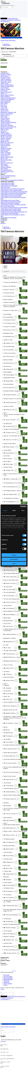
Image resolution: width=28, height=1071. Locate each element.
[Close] (1, 1028)
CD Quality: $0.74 (23, 627)
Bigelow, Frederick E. (6, 92)
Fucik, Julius (4, 116)
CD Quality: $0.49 (23, 303)
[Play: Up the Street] (15, 694)
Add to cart (3, 60)
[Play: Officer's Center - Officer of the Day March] (19, 835)
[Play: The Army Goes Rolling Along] (18, 602)
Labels (9, 18)
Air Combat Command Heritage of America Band (14, 207)
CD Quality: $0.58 (23, 843)
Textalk (2, 989)
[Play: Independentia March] (16, 381)
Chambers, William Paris (7, 86)
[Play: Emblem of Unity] (16, 343)
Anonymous (4, 220)
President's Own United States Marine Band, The (14, 212)
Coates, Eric (4, 147)
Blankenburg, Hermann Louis (8, 112)
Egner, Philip (4, 106)
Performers (14, 18)
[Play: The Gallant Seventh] (16, 842)
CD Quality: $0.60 (23, 376)
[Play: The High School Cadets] (17, 654)
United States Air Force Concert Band (11, 196)
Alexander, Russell (5, 77)
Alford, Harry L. (5, 76)
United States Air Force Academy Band (11, 190)
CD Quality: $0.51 (23, 370)
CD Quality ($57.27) (9, 56)
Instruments (12, 40)
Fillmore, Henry (5, 129)
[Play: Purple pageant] (15, 375)
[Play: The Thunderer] (15, 897)
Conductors (17, 20)
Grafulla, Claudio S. (6, 79)
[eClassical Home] (13, 4)
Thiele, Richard (5, 87)
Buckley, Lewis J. (5, 115)
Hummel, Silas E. (5, 73)
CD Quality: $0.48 (22, 571)
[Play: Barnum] (15, 730)
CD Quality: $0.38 (24, 420)
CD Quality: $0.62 (23, 382)
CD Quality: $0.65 (22, 344)
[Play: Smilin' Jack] (15, 699)
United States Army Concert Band (10, 200)
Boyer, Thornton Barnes (7, 85)
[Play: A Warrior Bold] (15, 874)
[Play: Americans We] (15, 369)
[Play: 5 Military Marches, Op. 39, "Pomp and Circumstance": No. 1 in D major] (20, 634)
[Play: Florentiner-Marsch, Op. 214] (18, 792)
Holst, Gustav (4, 151)
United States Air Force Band (8, 217)
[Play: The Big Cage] (15, 921)
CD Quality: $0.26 (23, 922)
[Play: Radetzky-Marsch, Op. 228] (17, 713)
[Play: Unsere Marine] (15, 453)
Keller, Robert (4, 103)
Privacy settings (7, 983)
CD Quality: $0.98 (23, 669)
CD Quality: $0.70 (23, 318)
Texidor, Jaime (4, 83)
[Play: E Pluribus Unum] (16, 862)
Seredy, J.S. (4, 93)
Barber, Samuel (7, 45)
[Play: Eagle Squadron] (15, 820)
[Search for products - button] (12, 6)
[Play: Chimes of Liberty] (16, 410)
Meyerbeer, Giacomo (6, 135)
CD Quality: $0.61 (22, 863)
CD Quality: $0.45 (23, 331)
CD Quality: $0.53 (23, 291)
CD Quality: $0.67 (23, 821)
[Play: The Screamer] (15, 785)
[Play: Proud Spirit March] (16, 387)
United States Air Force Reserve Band (11, 209)
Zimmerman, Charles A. (7, 125)
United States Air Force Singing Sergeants (12, 180)
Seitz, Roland (4, 168)
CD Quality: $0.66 (23, 324)
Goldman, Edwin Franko (7, 171)
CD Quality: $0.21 (24, 603)
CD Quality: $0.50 (23, 875)
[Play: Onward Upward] (16, 570)
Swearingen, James (6, 82)
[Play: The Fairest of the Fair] (16, 323)
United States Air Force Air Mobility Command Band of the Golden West (13, 205)
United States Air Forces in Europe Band (11, 194)
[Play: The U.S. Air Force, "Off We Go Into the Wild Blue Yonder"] (20, 814)
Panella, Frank (4, 109)
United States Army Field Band (9, 186)
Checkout (3, 1041)
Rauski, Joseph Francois (7, 95)
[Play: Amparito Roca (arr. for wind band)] (18, 402)
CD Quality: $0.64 (23, 297)
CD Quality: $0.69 (22, 471)
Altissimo (3, 223)
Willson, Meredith (5, 121)
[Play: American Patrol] (15, 946)
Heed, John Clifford (6, 80)
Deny (14, 563)
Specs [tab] (5, 267)
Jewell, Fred (4, 108)
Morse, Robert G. (5, 102)
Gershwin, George (5, 145)
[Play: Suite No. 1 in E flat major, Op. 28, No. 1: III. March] (20, 440)
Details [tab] (14, 510)
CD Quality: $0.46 (24, 403)
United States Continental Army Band (11, 201)
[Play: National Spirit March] (17, 849)
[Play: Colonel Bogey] (15, 317)
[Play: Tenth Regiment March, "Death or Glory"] (19, 494)
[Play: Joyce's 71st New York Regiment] (18, 420)
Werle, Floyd (4, 164)
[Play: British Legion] (15, 464)
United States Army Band (7, 184)
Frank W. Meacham (6, 134)
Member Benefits (8, 979)
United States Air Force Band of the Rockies (12, 188)
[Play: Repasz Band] (15, 621)
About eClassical (8, 978)
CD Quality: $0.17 (23, 892)
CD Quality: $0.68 (23, 590)
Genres (2, 40)
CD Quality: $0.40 (23, 694)
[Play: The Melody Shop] (16, 736)
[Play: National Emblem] (16, 363)
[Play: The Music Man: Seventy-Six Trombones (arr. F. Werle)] (20, 905)
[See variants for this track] (23, 280)
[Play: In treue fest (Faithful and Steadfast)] (19, 763)
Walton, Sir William (6, 152)
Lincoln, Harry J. (5, 155)
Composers (4, 18)
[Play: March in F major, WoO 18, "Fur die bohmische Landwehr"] (20, 310)
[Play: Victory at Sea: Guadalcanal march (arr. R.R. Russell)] (20, 772)
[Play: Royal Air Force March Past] (18, 583)
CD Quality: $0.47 (25, 283)
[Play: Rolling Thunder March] (17, 447)
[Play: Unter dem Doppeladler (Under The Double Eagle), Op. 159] (20, 915)
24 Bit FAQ (6, 980)
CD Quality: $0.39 (24, 495)
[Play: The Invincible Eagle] (16, 350)
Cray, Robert (4, 90)
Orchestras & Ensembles (7, 20)
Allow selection (14, 559)
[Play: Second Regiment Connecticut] (18, 614)
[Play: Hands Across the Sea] (17, 779)
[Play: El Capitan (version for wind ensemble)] (19, 749)
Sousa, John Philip (5, 154)
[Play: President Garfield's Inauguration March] (19, 395)
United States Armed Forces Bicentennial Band (13, 193)
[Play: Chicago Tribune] (16, 470)
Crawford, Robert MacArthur (8, 122)
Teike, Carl (3, 131)
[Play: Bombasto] (15, 879)
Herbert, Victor (5, 132)
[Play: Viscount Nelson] (16, 855)
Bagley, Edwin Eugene (6, 128)
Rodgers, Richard (5, 149)
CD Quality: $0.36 (23, 465)
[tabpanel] (14, 613)
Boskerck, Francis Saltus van (8, 126)
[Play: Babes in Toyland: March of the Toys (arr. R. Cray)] (20, 479)
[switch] (24, 540)
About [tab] (23, 510)
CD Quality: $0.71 (25, 480)
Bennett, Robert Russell (7, 157)
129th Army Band (5, 187)
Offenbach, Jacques (6, 148)
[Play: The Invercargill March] (17, 595)
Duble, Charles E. (5, 96)
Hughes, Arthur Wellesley (7, 99)
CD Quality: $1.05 (23, 793)
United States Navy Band (7, 183)
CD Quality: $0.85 (23, 689)
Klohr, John (4, 173)
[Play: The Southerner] (15, 608)
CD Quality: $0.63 (23, 427)
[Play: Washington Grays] (16, 336)
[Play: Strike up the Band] (16, 680)
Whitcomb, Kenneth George (8, 98)
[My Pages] (3, 15)
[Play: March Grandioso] (15, 302)
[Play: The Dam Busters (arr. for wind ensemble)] (19, 487)
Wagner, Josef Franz (6, 136)
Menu (4, 2)
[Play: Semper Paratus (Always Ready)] (18, 799)
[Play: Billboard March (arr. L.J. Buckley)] (18, 661)
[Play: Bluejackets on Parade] (17, 641)
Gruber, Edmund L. (6, 124)
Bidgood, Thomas (5, 89)
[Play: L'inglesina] (15, 688)
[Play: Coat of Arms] (15, 626)
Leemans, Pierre (5, 119)
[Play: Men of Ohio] (15, 868)
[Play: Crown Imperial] (15, 885)
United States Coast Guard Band (9, 213)
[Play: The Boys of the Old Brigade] (18, 432)
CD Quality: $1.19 (25, 635)
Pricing (5, 985)
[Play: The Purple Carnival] (16, 296)
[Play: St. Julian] (15, 648)
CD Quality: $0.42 (23, 731)
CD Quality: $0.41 (24, 836)
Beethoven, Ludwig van (7, 142)
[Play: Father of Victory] (16, 668)
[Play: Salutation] (15, 805)
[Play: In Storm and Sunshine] (17, 356)
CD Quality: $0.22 (25, 815)
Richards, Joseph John (7, 162)
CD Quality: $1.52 (23, 886)
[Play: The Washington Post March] (18, 501)
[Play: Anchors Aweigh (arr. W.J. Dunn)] (18, 706)
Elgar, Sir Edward (5, 144)
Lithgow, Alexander (6, 167)
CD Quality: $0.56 (23, 743)
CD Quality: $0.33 (24, 800)
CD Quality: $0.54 (24, 929)
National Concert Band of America (10, 203)
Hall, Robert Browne (6, 170)
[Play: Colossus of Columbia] (16, 330)
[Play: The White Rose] (15, 426)
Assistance (6, 982)
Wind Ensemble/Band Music (8, 175)
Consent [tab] (5, 510)
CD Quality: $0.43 (23, 434)
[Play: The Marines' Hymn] (16, 891)
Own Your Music (7, 976)
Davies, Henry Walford (7, 113)
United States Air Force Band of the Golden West (14, 191)
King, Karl (3, 161)
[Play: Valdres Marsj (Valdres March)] (18, 828)
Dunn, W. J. (3, 105)
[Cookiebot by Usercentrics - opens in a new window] (20, 506)
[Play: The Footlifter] (15, 742)
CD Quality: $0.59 (23, 459)
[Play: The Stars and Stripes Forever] (18, 953)
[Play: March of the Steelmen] (17, 289)
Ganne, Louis (4, 158)
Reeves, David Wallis (6, 160)
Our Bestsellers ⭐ (5, 21)
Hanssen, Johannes (6, 138)
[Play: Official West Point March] (17, 756)
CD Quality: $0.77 (22, 948)
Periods (7, 40)
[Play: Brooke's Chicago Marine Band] (18, 927)
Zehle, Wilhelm (4, 165)
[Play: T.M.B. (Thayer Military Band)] (18, 577)
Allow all (14, 555)
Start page (6, 975)
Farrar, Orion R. (5, 111)
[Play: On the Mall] (15, 458)
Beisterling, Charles (6, 74)
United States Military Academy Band (11, 210)
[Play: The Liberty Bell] (15, 589)
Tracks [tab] (5, 266)
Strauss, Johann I (5, 139)
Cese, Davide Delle (6, 100)
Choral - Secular (5, 177)
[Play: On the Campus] (15, 934)
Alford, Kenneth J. (5, 118)
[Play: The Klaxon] (15, 674)
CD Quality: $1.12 (24, 396)
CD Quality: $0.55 (23, 357)
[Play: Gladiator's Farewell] (16, 940)
